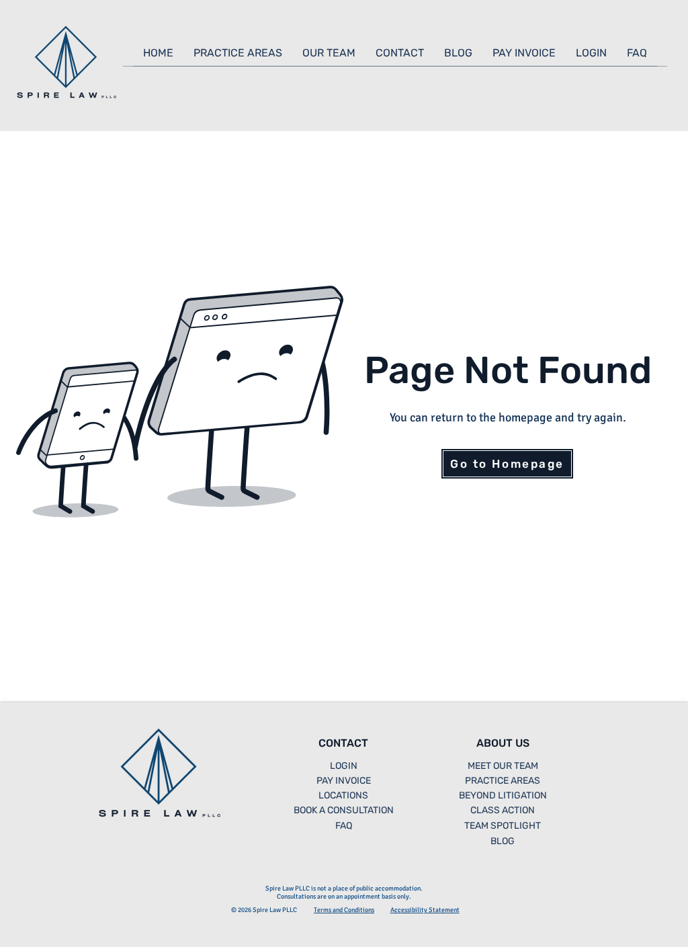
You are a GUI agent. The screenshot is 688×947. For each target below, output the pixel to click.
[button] (237, 57)
